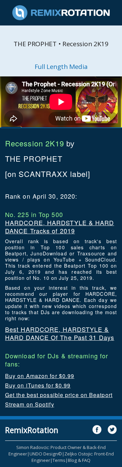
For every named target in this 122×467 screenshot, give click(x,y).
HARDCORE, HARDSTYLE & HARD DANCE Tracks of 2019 (59, 226)
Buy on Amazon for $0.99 (39, 376)
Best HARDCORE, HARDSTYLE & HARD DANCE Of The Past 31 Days (59, 333)
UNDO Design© (45, 454)
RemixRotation (31, 430)
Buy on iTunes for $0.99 (37, 385)
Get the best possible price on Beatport (59, 395)
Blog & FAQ (79, 460)
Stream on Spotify (29, 404)
